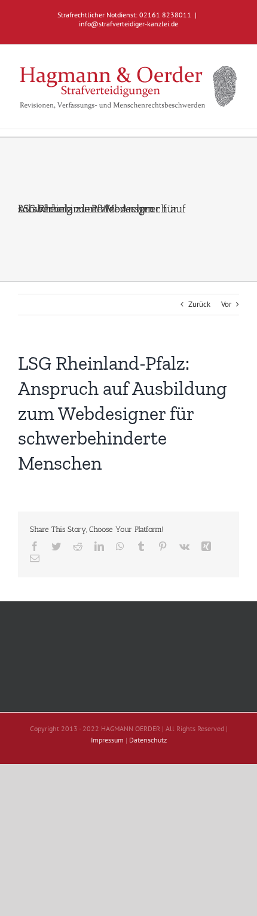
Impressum (107, 739)
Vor (226, 304)
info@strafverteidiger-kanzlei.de (128, 23)
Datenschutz (148, 739)
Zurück (199, 304)
